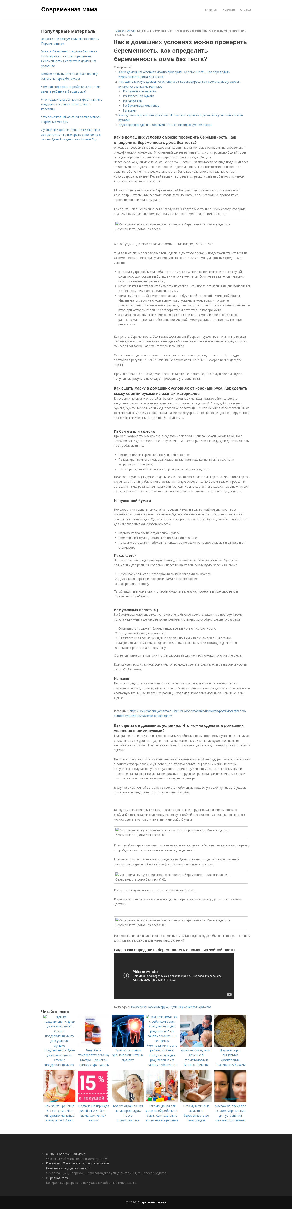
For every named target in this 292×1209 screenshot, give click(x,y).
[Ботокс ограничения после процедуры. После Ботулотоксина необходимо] (128, 1101)
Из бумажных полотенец (141, 105)
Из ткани (129, 110)
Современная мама (69, 9)
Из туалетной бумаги (138, 96)
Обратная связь (57, 1178)
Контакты (53, 1163)
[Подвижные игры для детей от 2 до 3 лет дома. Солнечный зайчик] (94, 1101)
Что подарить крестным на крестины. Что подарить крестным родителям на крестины (71, 104)
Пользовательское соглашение (86, 1163)
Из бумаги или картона (140, 91)
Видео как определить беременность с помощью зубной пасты (165, 125)
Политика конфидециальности (68, 1168)
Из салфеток (132, 101)
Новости (228, 9)
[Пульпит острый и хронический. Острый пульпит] (128, 1045)
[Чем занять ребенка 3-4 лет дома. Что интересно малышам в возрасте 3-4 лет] (59, 1101)
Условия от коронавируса (150, 1007)
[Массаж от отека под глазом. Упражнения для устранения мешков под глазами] (230, 1101)
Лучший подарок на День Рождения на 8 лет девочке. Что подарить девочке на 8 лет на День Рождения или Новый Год (71, 134)
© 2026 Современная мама (65, 1154)
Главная (211, 9)
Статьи (245, 9)
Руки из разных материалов (190, 1007)
